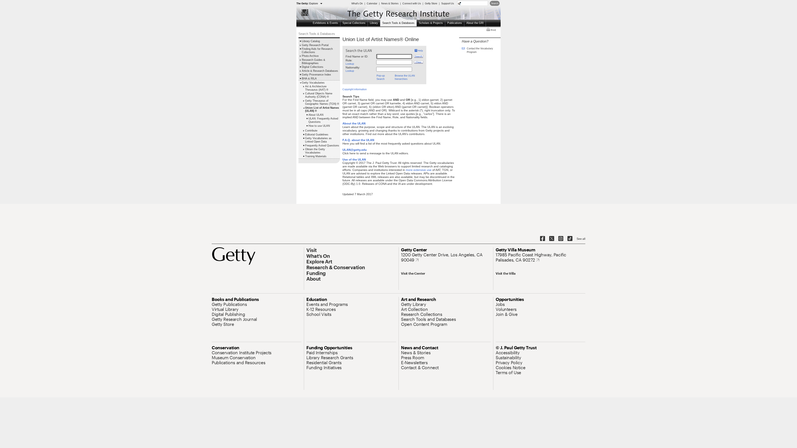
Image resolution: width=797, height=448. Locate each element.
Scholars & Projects (431, 22)
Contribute (311, 130)
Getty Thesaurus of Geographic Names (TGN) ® (322, 102)
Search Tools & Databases (398, 22)
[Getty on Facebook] (542, 238)
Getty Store (431, 3)
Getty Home (302, 12)
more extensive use (419, 170)
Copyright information (354, 89)
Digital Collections (312, 66)
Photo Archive (310, 55)
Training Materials (315, 156)
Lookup (350, 63)
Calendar (372, 3)
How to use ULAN (319, 125)
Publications (454, 22)
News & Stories (389, 3)
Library (374, 22)
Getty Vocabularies (313, 82)
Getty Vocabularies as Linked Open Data (318, 140)
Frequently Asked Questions (322, 145)
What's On (357, 3)
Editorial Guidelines (316, 134)
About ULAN (315, 114)
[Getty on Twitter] (551, 238)
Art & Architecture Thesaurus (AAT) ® (316, 88)
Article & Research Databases (320, 70)
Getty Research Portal (315, 45)
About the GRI (475, 22)
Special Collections (353, 22)
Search (494, 3)
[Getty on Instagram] (560, 238)
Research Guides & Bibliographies (313, 61)
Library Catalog (311, 41)
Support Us (447, 3)
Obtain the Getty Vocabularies (315, 151)
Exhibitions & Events (325, 22)
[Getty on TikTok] (569, 238)
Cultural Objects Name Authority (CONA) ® (318, 95)
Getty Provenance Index (316, 74)
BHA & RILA (309, 78)
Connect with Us (411, 3)
